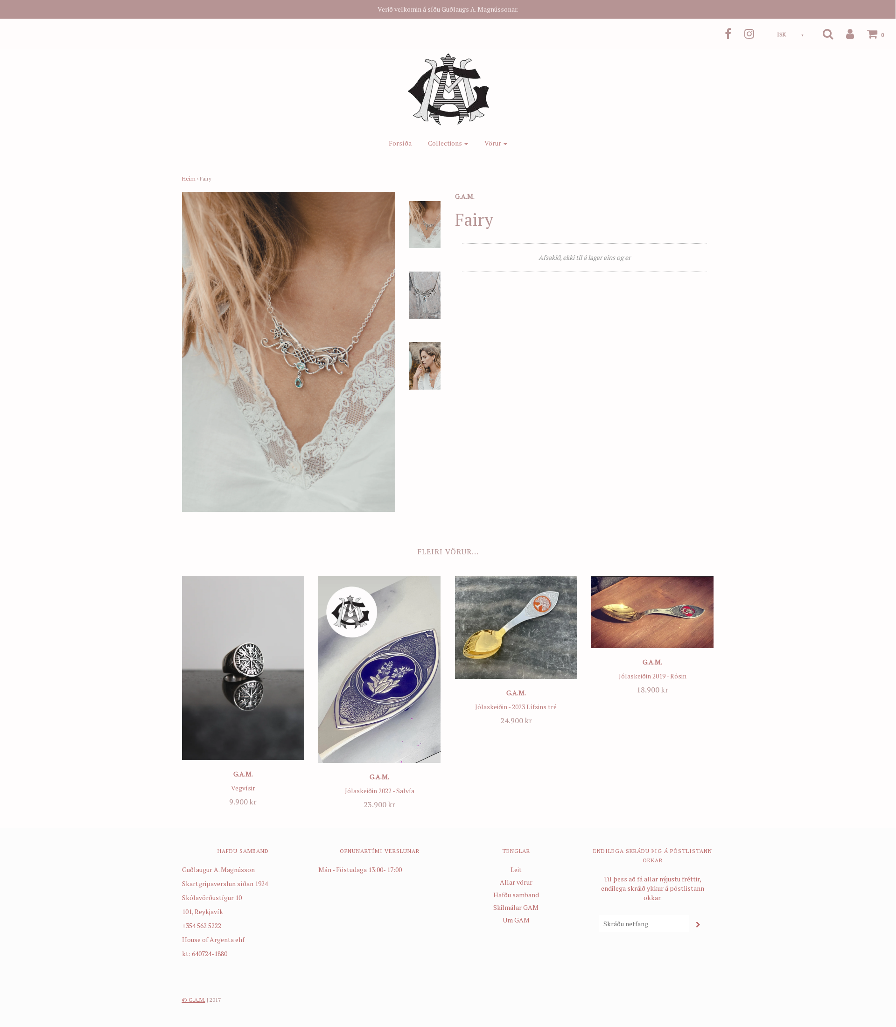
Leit (516, 869)
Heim (189, 178)
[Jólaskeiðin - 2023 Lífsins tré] (516, 627)
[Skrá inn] (844, 33)
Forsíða (400, 143)
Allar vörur (516, 882)
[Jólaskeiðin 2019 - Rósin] (652, 612)
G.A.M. (243, 773)
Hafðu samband (516, 894)
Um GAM (516, 919)
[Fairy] (425, 223)
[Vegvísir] (243, 668)
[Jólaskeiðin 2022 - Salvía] (379, 669)
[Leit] (822, 33)
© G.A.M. (193, 999)
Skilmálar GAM (516, 907)
